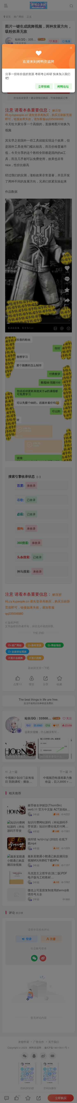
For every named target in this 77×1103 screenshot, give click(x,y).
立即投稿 (44, 86)
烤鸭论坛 (63, 86)
